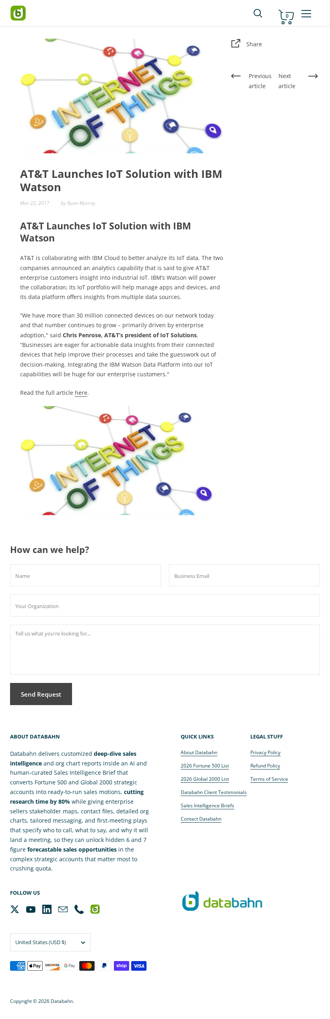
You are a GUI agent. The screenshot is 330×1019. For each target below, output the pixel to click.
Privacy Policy (265, 752)
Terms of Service (269, 779)
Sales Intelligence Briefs (207, 805)
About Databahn (199, 752)
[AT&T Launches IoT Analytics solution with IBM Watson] (116, 460)
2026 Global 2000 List (205, 779)
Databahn (62, 1001)
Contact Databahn (201, 818)
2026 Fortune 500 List (205, 765)
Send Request (41, 694)
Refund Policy (265, 765)
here (81, 392)
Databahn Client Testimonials (214, 792)
